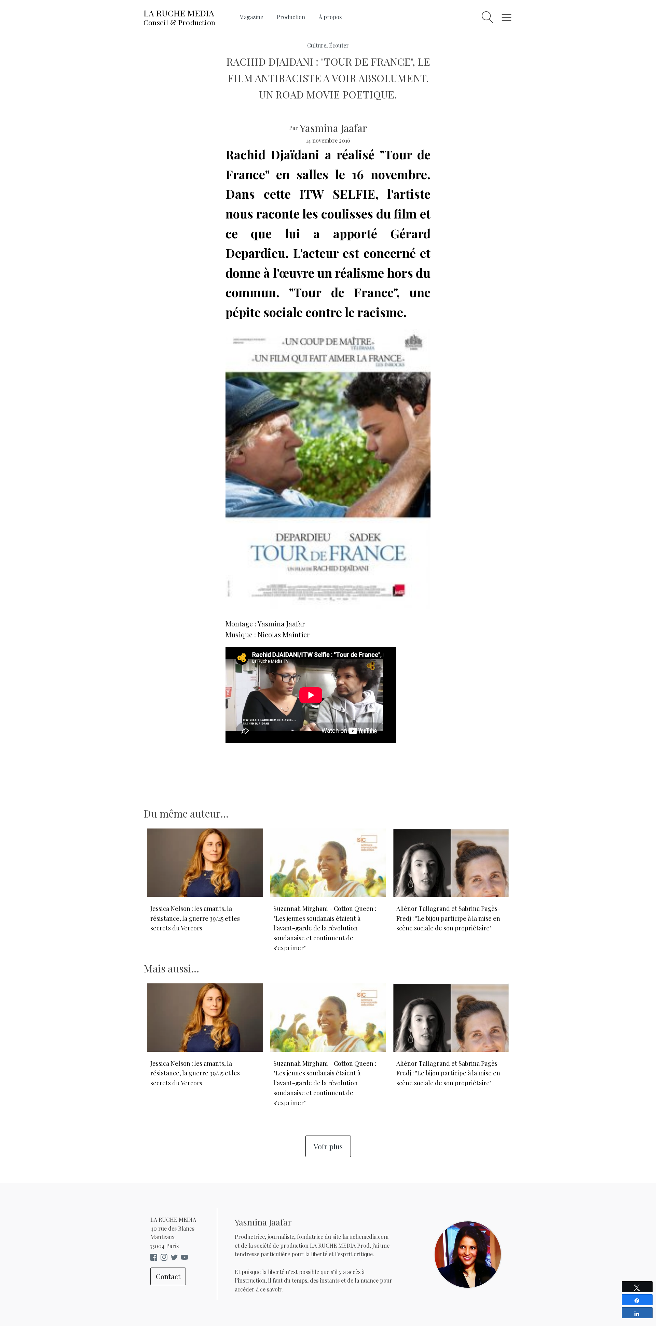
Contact (168, 1276)
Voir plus (328, 1146)
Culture (316, 45)
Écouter (339, 45)
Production (291, 17)
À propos (330, 17)
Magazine (251, 17)
